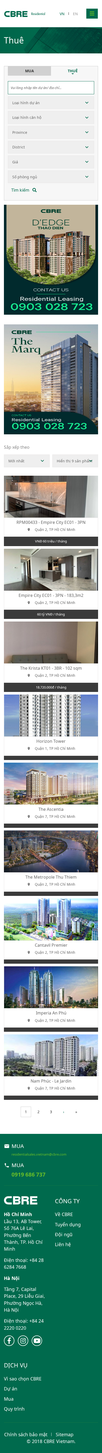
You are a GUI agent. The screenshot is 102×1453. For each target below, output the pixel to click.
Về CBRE (64, 1214)
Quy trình (14, 1409)
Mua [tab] (29, 70)
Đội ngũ (63, 1234)
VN (62, 13)
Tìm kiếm (20, 190)
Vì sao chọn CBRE (23, 1379)
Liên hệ (63, 1244)
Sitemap (64, 1434)
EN (75, 13)
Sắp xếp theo (17, 447)
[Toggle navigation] (92, 14)
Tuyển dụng (68, 1224)
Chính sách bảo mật (25, 1434)
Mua (9, 1399)
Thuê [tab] (73, 70)
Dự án (10, 1388)
